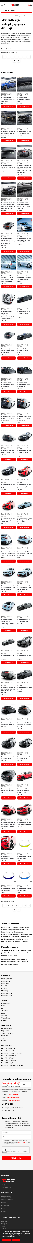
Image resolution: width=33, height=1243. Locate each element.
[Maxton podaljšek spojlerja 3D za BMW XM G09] (8, 152)
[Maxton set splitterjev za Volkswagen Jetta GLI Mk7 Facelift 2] (24, 505)
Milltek (3, 1006)
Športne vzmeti (5, 981)
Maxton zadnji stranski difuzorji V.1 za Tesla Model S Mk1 (24, 418)
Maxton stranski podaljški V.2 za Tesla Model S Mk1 (7, 384)
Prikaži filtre (7, 48)
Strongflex (4, 1015)
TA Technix (4, 1011)
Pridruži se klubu (16, 1158)
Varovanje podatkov (7, 1199)
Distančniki (4, 988)
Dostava (3, 1040)
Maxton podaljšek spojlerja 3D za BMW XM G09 (8, 167)
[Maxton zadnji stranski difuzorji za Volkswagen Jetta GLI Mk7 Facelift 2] (8, 539)
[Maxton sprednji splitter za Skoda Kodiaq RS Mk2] (24, 809)
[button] (29, 5)
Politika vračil (5, 1205)
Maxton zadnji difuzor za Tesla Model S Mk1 (7, 451)
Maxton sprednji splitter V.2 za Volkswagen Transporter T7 (24, 486)
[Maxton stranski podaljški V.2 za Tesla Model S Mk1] (8, 369)
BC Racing (4, 1020)
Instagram (4, 1223)
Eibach (3, 1013)
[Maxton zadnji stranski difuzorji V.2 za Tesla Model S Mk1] (8, 403)
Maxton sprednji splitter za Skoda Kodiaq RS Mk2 (24, 823)
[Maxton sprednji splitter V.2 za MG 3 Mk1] (8, 743)
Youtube (3, 1228)
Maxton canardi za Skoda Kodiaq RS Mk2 (7, 857)
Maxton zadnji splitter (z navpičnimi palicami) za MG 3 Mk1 (24, 724)
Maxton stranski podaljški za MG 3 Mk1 (7, 723)
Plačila (3, 1208)
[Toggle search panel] (26, 5)
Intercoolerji (4, 990)
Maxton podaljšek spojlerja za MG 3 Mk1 (7, 789)
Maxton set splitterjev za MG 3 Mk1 (24, 688)
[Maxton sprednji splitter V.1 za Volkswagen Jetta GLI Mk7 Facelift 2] (24, 572)
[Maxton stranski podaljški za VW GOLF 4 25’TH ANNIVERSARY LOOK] (24, 262)
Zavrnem (16, 1240)
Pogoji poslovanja (6, 1196)
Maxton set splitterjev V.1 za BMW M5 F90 (7, 656)
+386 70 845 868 (13, 1094)
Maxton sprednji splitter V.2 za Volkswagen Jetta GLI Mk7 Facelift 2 (8, 587)
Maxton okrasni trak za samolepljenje (24, 857)
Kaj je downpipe (5, 1031)
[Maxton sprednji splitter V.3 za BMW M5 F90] (24, 642)
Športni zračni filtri (6, 993)
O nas (3, 1038)
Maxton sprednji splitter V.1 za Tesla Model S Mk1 (8, 486)
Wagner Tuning (5, 1018)
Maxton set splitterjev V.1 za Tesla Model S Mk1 (23, 350)
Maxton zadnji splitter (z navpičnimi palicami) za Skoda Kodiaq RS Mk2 (8, 824)
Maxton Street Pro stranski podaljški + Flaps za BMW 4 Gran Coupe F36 (23, 205)
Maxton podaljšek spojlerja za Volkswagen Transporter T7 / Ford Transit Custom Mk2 (7, 315)
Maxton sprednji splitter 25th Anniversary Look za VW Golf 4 (24, 240)
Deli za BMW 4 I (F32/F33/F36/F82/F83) (12, 1065)
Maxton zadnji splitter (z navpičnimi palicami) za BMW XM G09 (8, 133)
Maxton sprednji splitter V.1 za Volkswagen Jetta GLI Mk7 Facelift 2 (24, 587)
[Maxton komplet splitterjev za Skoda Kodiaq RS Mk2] (24, 775)
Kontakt (3, 1211)
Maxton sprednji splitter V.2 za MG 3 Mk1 (8, 757)
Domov (3, 16)
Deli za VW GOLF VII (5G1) (8, 1048)
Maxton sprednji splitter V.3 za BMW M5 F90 (24, 656)
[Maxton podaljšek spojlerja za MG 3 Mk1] (8, 775)
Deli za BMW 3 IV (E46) (7, 1063)
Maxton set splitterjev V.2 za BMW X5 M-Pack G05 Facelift (8, 99)
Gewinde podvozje (6, 978)
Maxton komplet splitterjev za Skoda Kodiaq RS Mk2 (23, 790)
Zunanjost (9, 16)
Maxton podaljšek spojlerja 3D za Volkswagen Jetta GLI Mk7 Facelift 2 (7, 622)
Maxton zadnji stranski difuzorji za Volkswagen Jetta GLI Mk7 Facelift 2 (8, 553)
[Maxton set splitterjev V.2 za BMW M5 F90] (24, 606)
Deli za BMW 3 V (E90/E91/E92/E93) (11, 1053)
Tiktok (3, 1226)
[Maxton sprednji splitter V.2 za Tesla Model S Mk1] (24, 437)
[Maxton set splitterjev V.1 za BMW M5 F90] (8, 642)
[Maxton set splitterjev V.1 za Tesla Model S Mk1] (24, 335)
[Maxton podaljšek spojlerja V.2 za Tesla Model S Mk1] (8, 335)
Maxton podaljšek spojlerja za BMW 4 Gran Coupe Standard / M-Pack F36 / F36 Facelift (8, 242)
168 (25, 57)
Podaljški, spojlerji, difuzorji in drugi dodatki (7, 94)
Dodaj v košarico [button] (8, 106)
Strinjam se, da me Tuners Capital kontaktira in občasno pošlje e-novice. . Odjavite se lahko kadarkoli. (17, 1142)
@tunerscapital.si (14, 1100)
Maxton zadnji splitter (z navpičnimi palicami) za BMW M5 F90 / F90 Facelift (8, 690)
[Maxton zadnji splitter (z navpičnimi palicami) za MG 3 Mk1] (24, 710)
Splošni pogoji (22, 1142)
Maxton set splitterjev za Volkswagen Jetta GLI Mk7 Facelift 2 (24, 519)
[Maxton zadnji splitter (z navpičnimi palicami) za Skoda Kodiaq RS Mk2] (8, 809)
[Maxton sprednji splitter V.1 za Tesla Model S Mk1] (8, 471)
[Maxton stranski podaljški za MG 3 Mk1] (8, 710)
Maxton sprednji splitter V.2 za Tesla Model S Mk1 (24, 452)
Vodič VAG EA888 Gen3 (8, 1033)
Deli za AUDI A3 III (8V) (7, 1051)
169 (29, 57)
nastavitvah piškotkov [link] (8, 1236)
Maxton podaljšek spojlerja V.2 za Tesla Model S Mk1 (7, 350)
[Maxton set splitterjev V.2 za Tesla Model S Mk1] (24, 298)
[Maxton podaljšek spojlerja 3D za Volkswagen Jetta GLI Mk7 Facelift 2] (8, 606)
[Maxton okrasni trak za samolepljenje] (24, 843)
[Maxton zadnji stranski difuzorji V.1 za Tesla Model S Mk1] (24, 403)
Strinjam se (6, 1240)
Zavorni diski (5, 986)
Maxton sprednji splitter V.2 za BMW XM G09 (24, 132)
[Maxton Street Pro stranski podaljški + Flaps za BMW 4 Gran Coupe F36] (24, 189)
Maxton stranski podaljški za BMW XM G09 (23, 99)
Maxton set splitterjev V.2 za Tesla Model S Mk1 (23, 313)
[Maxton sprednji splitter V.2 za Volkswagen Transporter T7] (24, 471)
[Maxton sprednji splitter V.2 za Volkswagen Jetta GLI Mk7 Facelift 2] (8, 572)
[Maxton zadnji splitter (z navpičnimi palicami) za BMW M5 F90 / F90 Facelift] (8, 674)
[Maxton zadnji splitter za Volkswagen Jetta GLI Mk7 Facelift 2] (24, 539)
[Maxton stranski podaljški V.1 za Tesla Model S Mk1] (24, 369)
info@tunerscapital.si (13, 1097)
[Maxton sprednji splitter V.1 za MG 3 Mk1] (24, 743)
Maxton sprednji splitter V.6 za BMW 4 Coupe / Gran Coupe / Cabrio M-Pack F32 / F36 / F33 (8, 205)
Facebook (4, 1221)
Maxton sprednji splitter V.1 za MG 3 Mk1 (24, 757)
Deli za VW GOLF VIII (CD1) (8, 1055)
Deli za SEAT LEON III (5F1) (8, 1060)
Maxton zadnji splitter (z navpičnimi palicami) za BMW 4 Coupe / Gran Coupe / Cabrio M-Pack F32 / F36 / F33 (24, 169)
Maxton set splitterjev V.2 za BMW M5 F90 (23, 620)
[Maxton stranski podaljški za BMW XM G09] (24, 84)
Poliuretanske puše (6, 995)
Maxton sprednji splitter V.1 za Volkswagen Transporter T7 (8, 519)
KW (2, 1008)
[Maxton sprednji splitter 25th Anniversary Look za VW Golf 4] (24, 225)
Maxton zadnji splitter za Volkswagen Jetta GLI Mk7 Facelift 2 (24, 553)
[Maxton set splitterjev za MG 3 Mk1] (24, 674)
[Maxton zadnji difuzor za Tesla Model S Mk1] (8, 437)
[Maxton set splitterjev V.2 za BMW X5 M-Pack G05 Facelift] (8, 84)
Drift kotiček (4, 1035)
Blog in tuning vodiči (6, 1028)
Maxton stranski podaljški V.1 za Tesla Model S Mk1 (23, 384)
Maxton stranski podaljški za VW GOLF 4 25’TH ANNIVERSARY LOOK (24, 278)
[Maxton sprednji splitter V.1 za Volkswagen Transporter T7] (8, 505)
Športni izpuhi (5, 983)
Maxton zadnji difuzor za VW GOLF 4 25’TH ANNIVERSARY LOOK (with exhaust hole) (7, 278)
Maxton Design (5, 1003)
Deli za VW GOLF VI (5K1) (8, 1058)
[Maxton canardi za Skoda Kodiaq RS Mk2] (8, 843)
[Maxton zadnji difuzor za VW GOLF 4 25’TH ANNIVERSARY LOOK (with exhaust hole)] (8, 262)
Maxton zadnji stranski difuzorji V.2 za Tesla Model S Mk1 (8, 418)
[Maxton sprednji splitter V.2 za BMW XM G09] (24, 118)
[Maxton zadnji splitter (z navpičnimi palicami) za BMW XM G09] (8, 118)
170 (14, 61)
